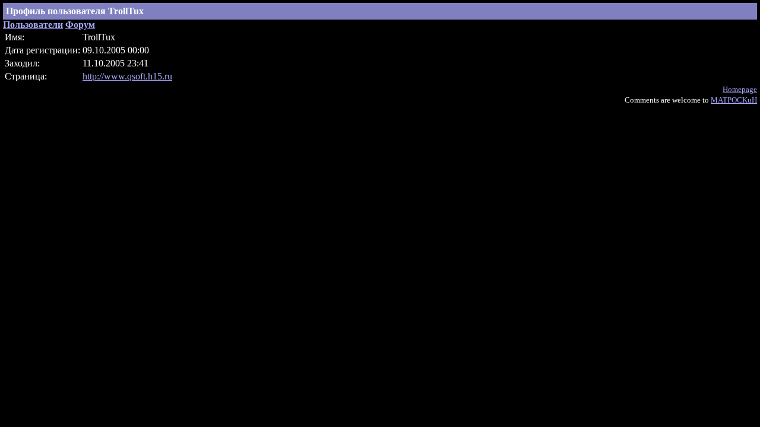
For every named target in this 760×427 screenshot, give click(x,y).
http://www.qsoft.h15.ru (127, 76)
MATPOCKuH (734, 99)
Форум (80, 25)
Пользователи (33, 25)
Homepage (740, 89)
